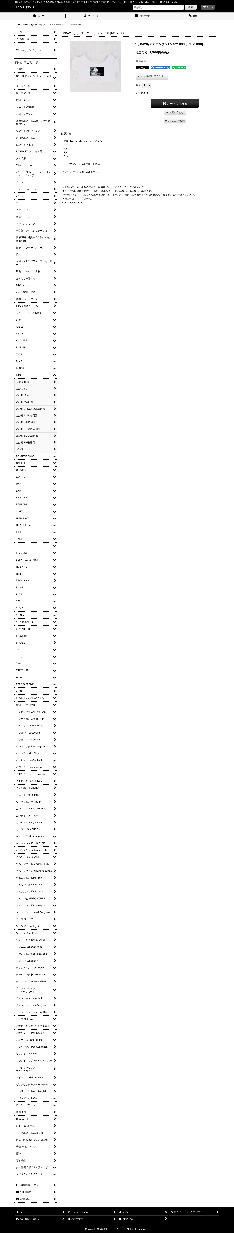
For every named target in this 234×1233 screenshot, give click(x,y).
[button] (175, 120)
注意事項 (143, 92)
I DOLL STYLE (25, 7)
